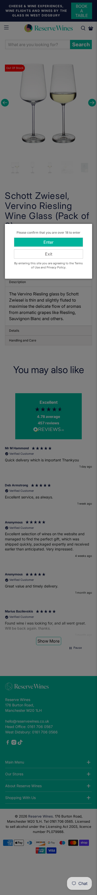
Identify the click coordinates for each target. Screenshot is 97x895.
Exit (48, 254)
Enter (48, 242)
